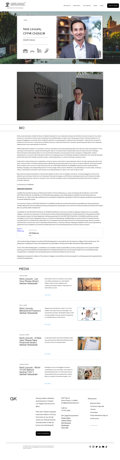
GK (13, 398)
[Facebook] (90, 446)
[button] (67, 5)
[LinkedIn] (100, 446)
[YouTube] (103, 446)
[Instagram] (93, 446)
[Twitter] (96, 446)
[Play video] (60, 96)
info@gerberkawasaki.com (70, 403)
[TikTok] (106, 446)
